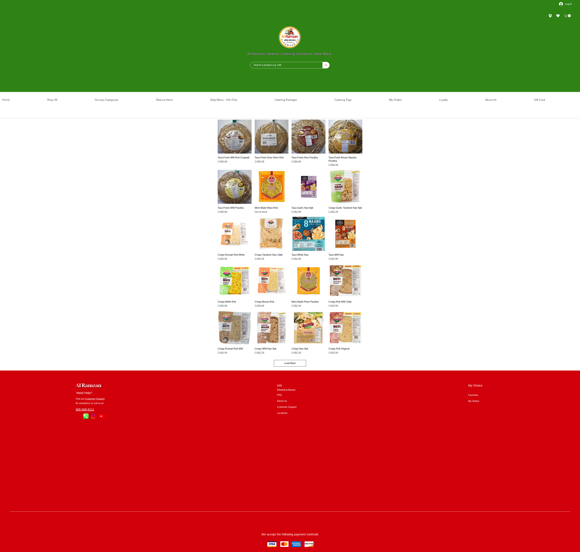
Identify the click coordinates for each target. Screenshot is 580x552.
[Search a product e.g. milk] (325, 65)
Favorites (473, 395)
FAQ (279, 395)
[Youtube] (101, 416)
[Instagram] (93, 416)
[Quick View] (235, 137)
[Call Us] (86, 416)
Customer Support (95, 399)
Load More (290, 363)
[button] (568, 15)
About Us (282, 401)
